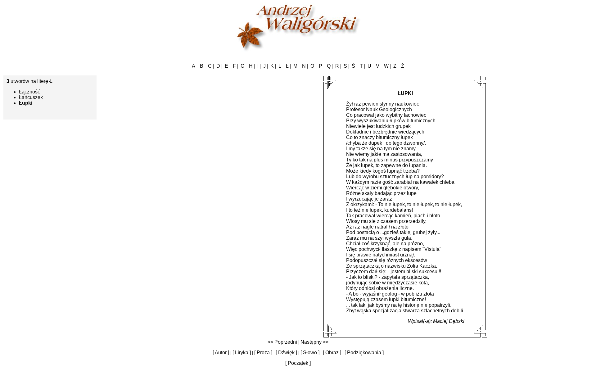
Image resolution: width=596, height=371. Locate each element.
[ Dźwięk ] (286, 352)
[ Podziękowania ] (364, 352)
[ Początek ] (298, 363)
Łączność (29, 91)
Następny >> (314, 342)
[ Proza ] (263, 352)
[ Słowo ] (309, 352)
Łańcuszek (31, 97)
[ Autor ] (221, 352)
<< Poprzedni (282, 342)
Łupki (25, 103)
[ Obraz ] (332, 352)
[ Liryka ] (242, 352)
